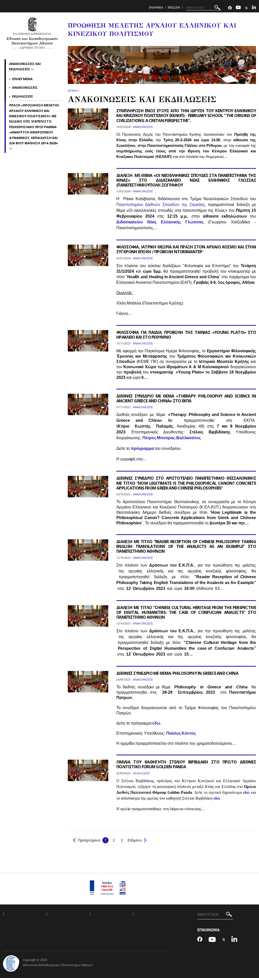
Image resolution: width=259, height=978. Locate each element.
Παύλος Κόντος (181, 733)
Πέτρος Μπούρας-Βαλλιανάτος (171, 438)
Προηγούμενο (89, 840)
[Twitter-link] (246, 8)
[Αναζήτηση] (217, 8)
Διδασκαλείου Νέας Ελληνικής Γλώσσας (160, 222)
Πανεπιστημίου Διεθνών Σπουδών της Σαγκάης (160, 204)
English (174, 7)
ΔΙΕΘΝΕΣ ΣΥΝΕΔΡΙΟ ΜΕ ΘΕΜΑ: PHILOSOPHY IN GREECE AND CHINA (177, 673)
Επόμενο (134, 840)
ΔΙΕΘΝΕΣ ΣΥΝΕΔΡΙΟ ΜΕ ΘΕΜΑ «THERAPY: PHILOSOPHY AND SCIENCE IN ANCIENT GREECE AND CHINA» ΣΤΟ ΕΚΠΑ (186, 398)
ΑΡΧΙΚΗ (72, 90)
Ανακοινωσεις (25, 87)
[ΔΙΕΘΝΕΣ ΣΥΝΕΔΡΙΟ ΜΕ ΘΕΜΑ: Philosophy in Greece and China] (88, 685)
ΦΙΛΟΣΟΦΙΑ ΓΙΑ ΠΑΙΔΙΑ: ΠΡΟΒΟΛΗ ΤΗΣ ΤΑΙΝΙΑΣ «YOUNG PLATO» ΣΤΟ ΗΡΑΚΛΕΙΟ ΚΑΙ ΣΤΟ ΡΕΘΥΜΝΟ (186, 335)
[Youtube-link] (238, 8)
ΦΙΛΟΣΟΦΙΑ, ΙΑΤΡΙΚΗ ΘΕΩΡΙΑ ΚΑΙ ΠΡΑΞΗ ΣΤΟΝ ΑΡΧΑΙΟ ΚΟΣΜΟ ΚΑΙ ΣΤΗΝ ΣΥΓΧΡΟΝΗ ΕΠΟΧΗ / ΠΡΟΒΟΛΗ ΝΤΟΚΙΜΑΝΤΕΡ (186, 249)
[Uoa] (11, 963)
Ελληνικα (156, 7)
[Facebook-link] (230, 8)
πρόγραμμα (142, 448)
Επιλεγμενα (22, 79)
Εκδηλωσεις (22, 96)
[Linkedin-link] (254, 8)
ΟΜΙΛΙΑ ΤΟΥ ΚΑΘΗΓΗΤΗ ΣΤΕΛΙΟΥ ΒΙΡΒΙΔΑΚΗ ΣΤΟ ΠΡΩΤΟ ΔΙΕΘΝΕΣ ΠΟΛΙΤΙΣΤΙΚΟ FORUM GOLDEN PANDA (186, 764)
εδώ (156, 723)
